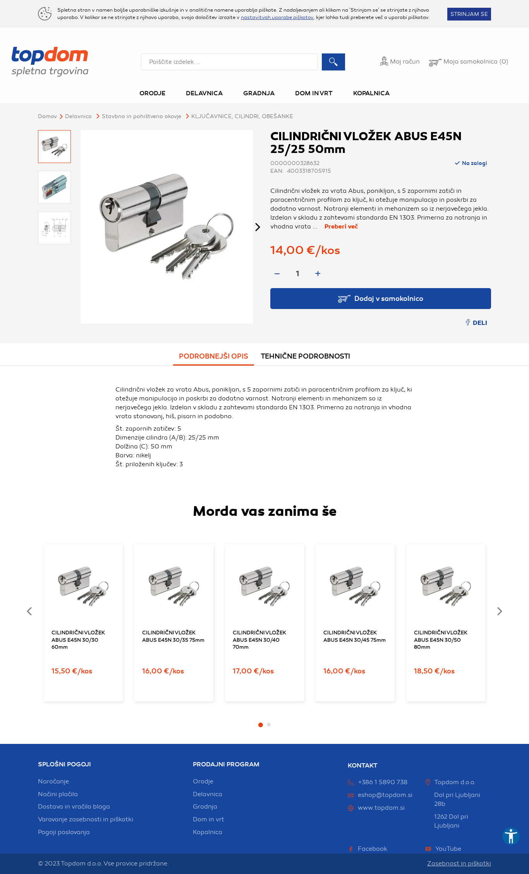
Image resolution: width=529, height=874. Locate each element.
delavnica (207, 794)
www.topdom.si (381, 808)
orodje (203, 781)
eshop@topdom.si (385, 795)
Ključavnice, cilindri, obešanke (242, 116)
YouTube (448, 849)
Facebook (372, 849)
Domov (47, 116)
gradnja (205, 806)
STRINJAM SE (469, 14)
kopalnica (207, 832)
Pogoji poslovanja (64, 832)
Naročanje (53, 781)
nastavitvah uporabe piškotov (277, 17)
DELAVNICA (78, 116)
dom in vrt (208, 819)
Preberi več (341, 226)
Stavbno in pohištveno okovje (141, 116)
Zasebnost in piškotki (459, 863)
